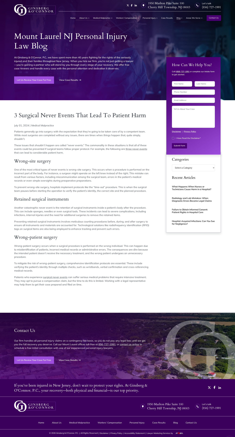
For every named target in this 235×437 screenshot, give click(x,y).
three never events (136, 149)
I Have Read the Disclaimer (188, 138)
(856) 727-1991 (182, 71)
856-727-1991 (107, 344)
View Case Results (68, 80)
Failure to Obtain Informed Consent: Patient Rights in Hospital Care (190, 211)
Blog (178, 18)
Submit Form (179, 145)
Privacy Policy (190, 131)
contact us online (129, 344)
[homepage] (35, 10)
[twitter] (128, 5)
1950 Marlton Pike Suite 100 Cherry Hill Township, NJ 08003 (169, 5)
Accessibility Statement (134, 433)
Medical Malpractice (101, 18)
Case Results (167, 18)
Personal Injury (149, 18)
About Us (83, 18)
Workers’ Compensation (126, 18)
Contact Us (214, 18)
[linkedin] (136, 5)
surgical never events (55, 277)
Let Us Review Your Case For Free (34, 80)
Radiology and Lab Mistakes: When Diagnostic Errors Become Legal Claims (192, 199)
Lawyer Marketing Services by (160, 433)
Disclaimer (176, 131)
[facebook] (131, 5)
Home (73, 18)
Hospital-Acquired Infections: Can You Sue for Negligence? (193, 222)
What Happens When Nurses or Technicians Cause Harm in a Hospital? (191, 188)
